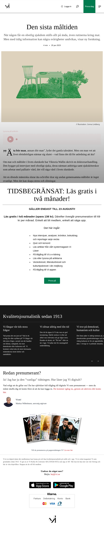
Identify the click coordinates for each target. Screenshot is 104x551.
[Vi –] (7, 6)
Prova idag (89, 6)
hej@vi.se (55, 474)
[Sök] (77, 6)
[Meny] (99, 6)
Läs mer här (68, 450)
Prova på (52, 281)
